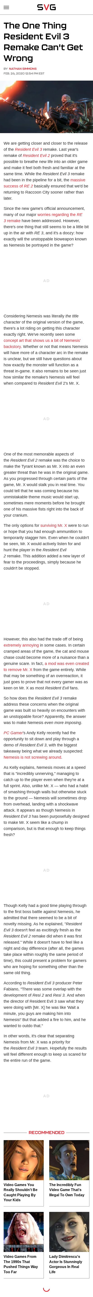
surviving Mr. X (53, 525)
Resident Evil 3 (28, 149)
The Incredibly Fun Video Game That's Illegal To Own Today (66, 1190)
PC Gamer (13, 733)
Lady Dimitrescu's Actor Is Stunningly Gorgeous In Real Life (65, 1264)
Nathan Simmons (23, 68)
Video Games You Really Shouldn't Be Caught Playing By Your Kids (20, 1192)
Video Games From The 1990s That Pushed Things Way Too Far (21, 1264)
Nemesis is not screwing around (32, 757)
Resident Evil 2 (36, 155)
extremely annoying (21, 645)
